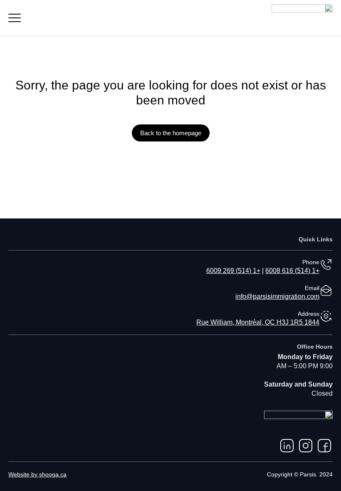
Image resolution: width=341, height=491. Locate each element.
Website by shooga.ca (37, 474)
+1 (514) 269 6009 (233, 270)
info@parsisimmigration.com (277, 296)
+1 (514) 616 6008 (292, 270)
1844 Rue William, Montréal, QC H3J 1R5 (257, 322)
